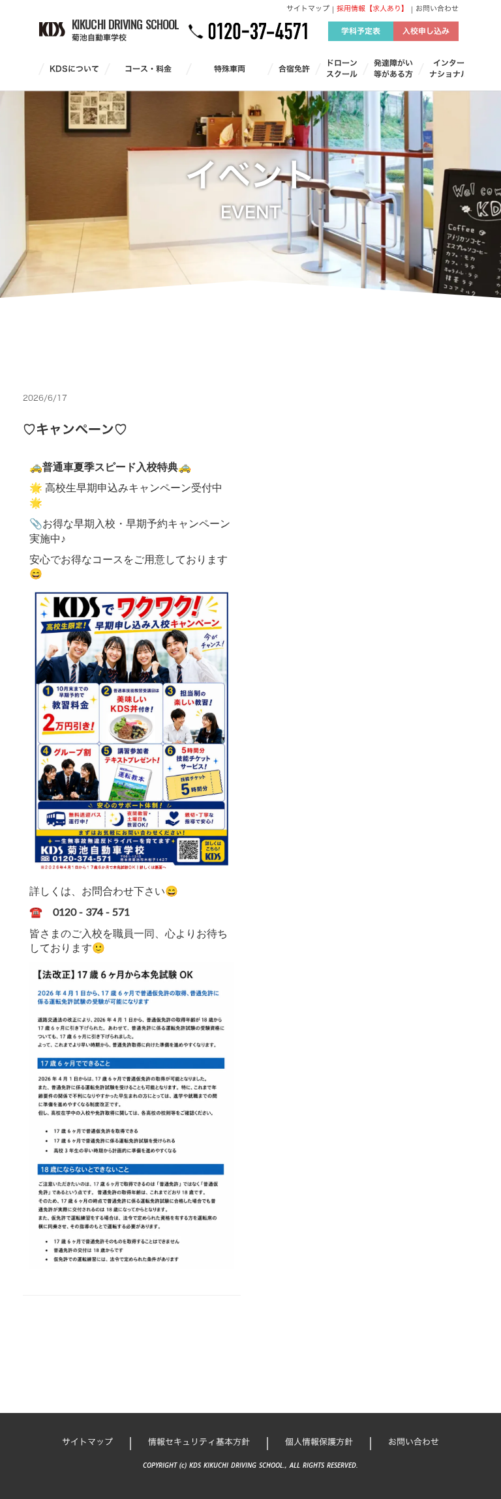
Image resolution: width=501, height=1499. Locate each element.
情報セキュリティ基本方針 (199, 1442)
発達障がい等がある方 (393, 68)
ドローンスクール (341, 68)
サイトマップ (307, 9)
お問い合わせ (437, 9)
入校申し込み (425, 30)
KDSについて (74, 68)
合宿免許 (294, 68)
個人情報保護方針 (319, 1442)
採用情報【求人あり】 (372, 9)
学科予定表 (360, 30)
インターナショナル (448, 68)
